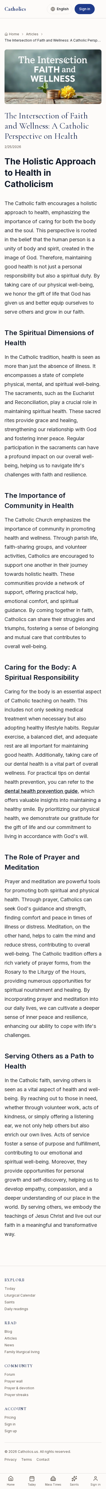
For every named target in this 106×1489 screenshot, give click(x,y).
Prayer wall (14, 1381)
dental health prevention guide (41, 791)
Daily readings (16, 1309)
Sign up (11, 1431)
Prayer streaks (17, 1395)
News (9, 1345)
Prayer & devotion (19, 1388)
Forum (10, 1374)
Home (14, 34)
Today (10, 1288)
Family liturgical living (22, 1352)
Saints (10, 1302)
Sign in (84, 9)
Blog (8, 1331)
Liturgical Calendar (20, 1295)
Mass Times (53, 1484)
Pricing (10, 1417)
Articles (32, 34)
